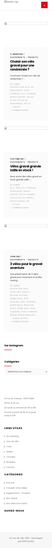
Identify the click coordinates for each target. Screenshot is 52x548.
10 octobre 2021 (17, 159)
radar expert (18, 97)
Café (8, 446)
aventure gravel (20, 292)
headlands (16, 191)
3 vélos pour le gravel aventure (26, 266)
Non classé (11, 498)
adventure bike (19, 289)
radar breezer (26, 315)
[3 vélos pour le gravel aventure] (26, 236)
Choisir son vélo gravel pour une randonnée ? (22, 65)
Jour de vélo (12, 441)
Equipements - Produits (24, 57)
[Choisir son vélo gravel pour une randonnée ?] (26, 34)
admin (16, 84)
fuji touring (28, 94)
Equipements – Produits (18, 493)
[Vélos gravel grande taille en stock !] (26, 139)
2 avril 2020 (15, 257)
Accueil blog (12, 436)
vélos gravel (26, 198)
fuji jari (15, 188)
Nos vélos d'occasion (16, 503)
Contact (10, 467)
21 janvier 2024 (16, 54)
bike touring (28, 302)
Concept (10, 456)
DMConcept (28, 541)
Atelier (9, 451)
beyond (14, 295)
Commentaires (20, 110)
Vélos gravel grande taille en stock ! (25, 168)
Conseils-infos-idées (16, 488)
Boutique (10, 462)
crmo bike (23, 308)
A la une (10, 482)
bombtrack (16, 305)
